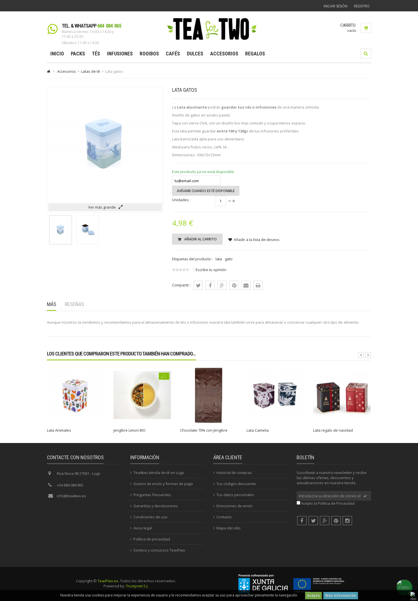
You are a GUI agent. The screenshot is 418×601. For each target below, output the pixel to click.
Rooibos (149, 54)
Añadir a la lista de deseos (257, 239)
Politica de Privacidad (336, 503)
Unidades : (181, 199)
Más (51, 304)
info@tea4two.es (71, 495)
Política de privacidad (151, 539)
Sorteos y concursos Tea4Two (159, 550)
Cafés (173, 54)
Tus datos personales (235, 494)
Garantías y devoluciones (155, 505)
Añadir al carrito (200, 239)
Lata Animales (59, 430)
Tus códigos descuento (236, 483)
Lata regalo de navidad (333, 430)
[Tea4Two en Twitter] (313, 520)
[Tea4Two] (212, 39)
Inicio (57, 54)
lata (219, 258)
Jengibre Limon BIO (129, 430)
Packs (78, 54)
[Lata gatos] (60, 243)
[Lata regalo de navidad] (342, 422)
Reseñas (74, 304)
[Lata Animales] (75, 422)
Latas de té (90, 71)
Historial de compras (234, 472)
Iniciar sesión (335, 6)
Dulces (195, 54)
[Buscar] (366, 53)
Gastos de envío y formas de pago (163, 483)
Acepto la (328, 503)
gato (229, 258)
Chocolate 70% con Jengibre (203, 430)
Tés (96, 54)
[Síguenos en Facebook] (302, 520)
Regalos (255, 54)
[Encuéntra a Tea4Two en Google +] (324, 520)
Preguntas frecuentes (152, 494)
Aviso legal (142, 528)
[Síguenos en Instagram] (347, 520)
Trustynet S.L (137, 585)
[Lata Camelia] (275, 422)
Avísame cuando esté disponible (206, 190)
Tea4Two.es (108, 580)
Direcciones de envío (234, 505)
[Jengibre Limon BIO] (142, 422)
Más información (340, 595)
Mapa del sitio (228, 528)
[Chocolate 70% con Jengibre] (208, 422)
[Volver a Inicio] (48, 71)
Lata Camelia (258, 430)
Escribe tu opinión (211, 269)
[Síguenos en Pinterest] (336, 520)
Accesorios (224, 54)
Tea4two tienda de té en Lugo (158, 472)
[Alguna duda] (404, 587)
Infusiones (120, 54)
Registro (362, 6)
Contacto (224, 516)
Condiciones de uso (150, 516)
